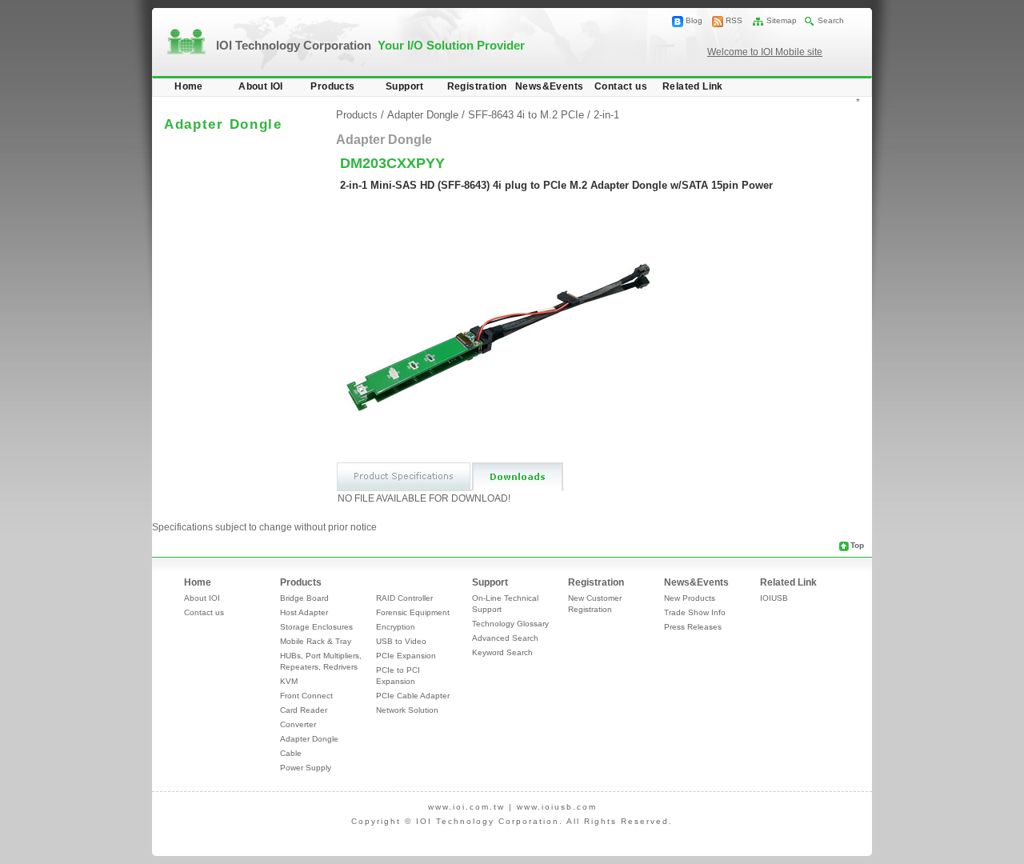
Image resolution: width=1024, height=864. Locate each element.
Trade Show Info (695, 612)
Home (188, 86)
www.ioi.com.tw (466, 806)
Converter (298, 724)
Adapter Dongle (422, 115)
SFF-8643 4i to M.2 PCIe (526, 115)
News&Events (549, 86)
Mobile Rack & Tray (315, 641)
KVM (289, 681)
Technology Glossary (510, 623)
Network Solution (407, 710)
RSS (734, 20)
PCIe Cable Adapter (413, 695)
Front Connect (306, 695)
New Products (689, 598)
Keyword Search (502, 652)
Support (405, 86)
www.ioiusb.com (557, 806)
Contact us (620, 86)
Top (857, 545)
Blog (694, 20)
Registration (477, 86)
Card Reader (303, 710)
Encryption (395, 626)
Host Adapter (304, 612)
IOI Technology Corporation (370, 45)
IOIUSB (774, 598)
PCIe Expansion (406, 655)
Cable (291, 753)
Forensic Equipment (413, 612)
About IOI (260, 86)
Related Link (692, 86)
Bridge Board (304, 598)
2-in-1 (606, 115)
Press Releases (693, 626)
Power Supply (305, 767)
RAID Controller (404, 598)
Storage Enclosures (316, 626)
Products (332, 86)
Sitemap (781, 20)
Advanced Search (505, 638)
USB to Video (401, 641)
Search (831, 20)
